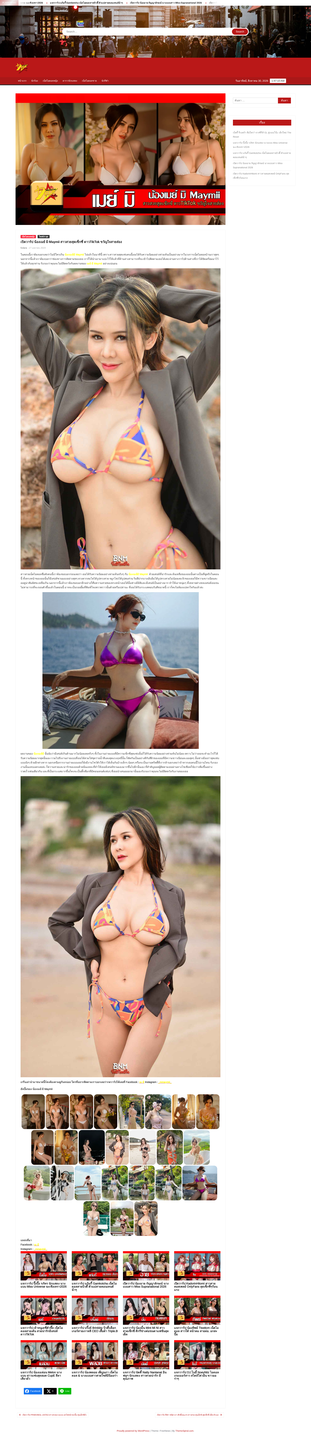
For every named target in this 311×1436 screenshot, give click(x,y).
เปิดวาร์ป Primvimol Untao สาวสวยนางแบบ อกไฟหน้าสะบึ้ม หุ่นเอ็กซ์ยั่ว (54, 1415)
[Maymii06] (141, 1183)
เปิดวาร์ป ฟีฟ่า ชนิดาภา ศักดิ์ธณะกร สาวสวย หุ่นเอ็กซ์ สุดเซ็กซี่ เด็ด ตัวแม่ (188, 1415)
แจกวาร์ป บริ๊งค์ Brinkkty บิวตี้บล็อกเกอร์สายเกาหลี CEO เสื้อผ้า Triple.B (95, 1329)
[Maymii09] (62, 1183)
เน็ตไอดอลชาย (89, 80)
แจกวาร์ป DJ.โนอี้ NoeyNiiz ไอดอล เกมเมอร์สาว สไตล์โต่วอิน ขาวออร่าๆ (196, 1375)
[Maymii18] (208, 1112)
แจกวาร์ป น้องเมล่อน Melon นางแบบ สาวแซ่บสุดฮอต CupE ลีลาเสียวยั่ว (41, 1375)
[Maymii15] (91, 1147)
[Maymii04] (200, 1183)
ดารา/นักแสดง (70, 80)
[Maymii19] (184, 1112)
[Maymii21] (131, 1112)
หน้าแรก (22, 80)
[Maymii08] (87, 1183)
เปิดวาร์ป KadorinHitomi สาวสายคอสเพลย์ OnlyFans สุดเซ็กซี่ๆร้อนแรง (131, 3)
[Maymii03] (96, 1218)
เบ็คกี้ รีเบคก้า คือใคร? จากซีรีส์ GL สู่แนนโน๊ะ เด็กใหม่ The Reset (262, 134)
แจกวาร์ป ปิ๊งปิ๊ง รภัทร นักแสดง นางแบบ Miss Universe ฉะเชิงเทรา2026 (44, 1285)
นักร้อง (34, 80)
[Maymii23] (81, 1112)
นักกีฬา (105, 80)
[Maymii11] (196, 1147)
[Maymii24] (57, 1112)
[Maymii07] (114, 1183)
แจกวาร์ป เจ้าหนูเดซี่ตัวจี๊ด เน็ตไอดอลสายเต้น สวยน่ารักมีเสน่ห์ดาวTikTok (211, 3)
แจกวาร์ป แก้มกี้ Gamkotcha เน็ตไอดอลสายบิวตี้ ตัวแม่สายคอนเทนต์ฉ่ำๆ (94, 1287)
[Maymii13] (142, 1147)
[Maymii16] (66, 1147)
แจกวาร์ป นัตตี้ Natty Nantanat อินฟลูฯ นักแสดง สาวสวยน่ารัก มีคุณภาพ (145, 1375)
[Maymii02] (122, 1218)
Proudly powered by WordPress (133, 1431)
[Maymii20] (158, 1112)
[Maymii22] (106, 1112)
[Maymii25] (33, 1112)
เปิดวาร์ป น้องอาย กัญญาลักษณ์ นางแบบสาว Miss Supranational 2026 (51, 3)
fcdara (24, 248)
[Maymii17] (42, 1147)
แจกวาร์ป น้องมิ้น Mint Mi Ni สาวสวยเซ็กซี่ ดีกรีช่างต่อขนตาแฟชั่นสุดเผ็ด (146, 1331)
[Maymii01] (146, 1218)
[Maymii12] (169, 1147)
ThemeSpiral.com (184, 1431)
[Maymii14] (117, 1147)
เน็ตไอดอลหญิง (50, 80)
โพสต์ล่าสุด (43, 236)
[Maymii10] (36, 1183)
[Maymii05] (168, 1183)
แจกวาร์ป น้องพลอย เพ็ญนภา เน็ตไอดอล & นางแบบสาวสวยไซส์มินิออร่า (95, 1374)
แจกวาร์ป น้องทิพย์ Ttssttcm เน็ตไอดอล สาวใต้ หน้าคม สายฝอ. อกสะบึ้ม (196, 1331)
